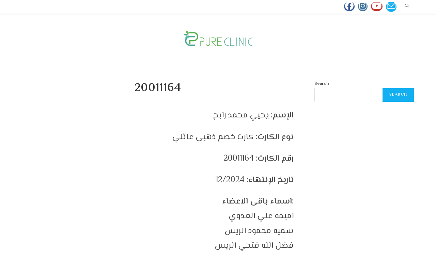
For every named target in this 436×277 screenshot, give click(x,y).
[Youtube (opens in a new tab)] (377, 6)
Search (321, 83)
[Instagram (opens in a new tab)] (363, 6)
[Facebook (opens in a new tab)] (349, 6)
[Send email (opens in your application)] (391, 7)
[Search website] (407, 7)
